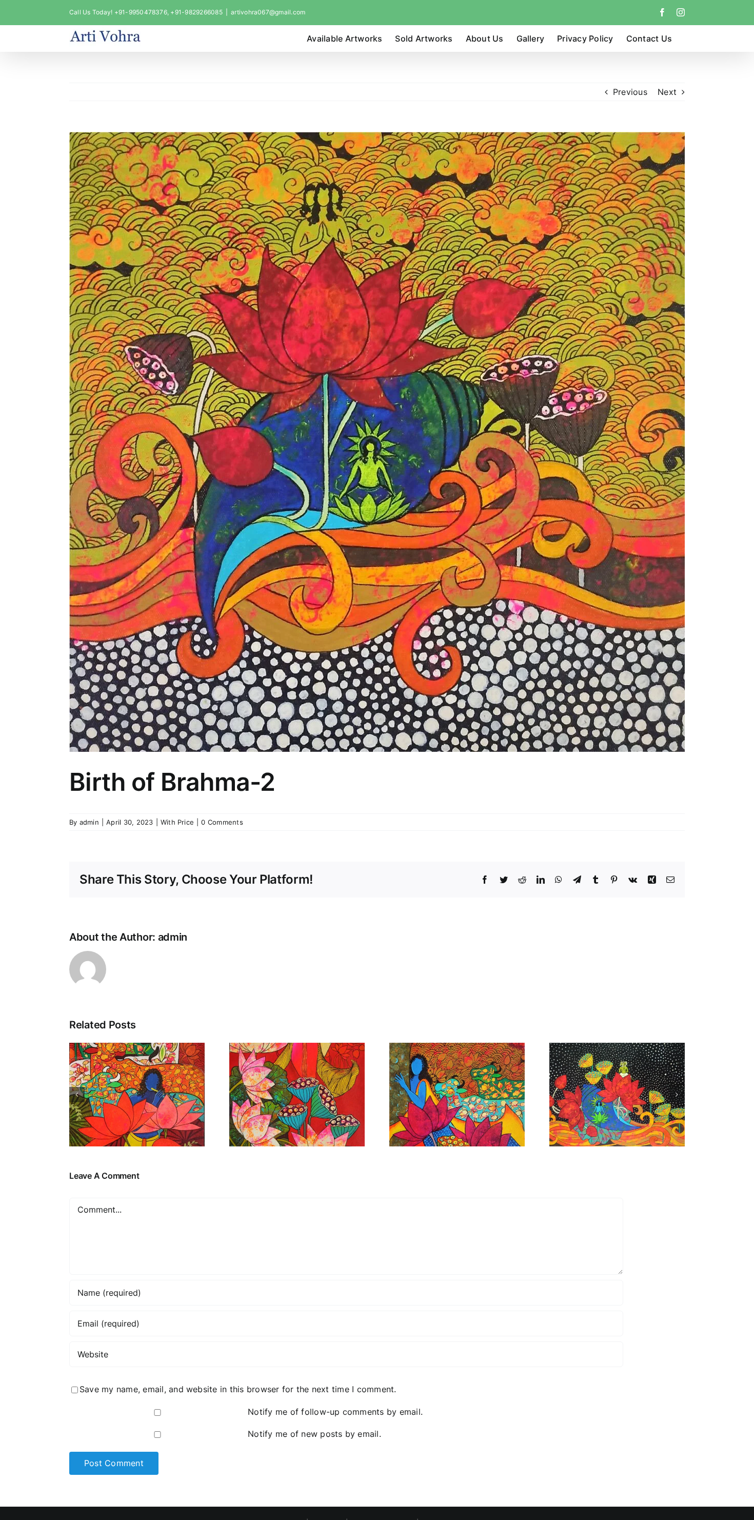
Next (667, 92)
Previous (630, 92)
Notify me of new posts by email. (314, 1434)
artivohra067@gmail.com (268, 12)
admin (89, 822)
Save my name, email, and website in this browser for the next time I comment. (238, 1389)
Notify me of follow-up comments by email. (335, 1412)
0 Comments (222, 822)
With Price (177, 822)
